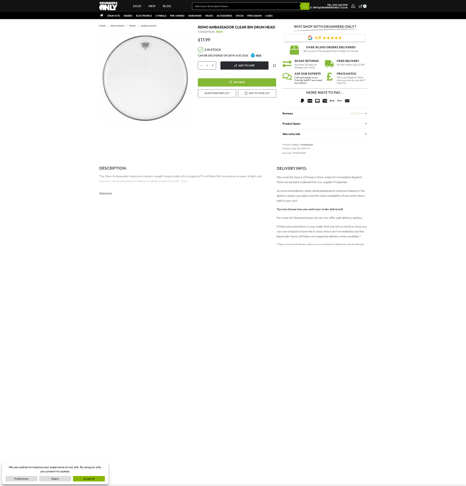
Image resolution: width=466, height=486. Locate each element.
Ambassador (148, 25)
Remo (132, 25)
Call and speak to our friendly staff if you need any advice (308, 80)
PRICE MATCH (346, 73)
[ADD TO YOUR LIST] (274, 65)
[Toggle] (105, 193)
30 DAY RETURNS (306, 61)
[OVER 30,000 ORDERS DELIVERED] (294, 50)
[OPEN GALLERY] (145, 76)
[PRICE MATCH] (329, 76)
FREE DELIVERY (348, 61)
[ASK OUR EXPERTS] (287, 76)
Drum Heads (117, 25)
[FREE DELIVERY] (329, 63)
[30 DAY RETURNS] (287, 63)
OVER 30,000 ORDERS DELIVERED (331, 47)
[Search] (304, 6)
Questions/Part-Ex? (217, 93)
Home (102, 25)
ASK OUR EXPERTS (307, 73)
